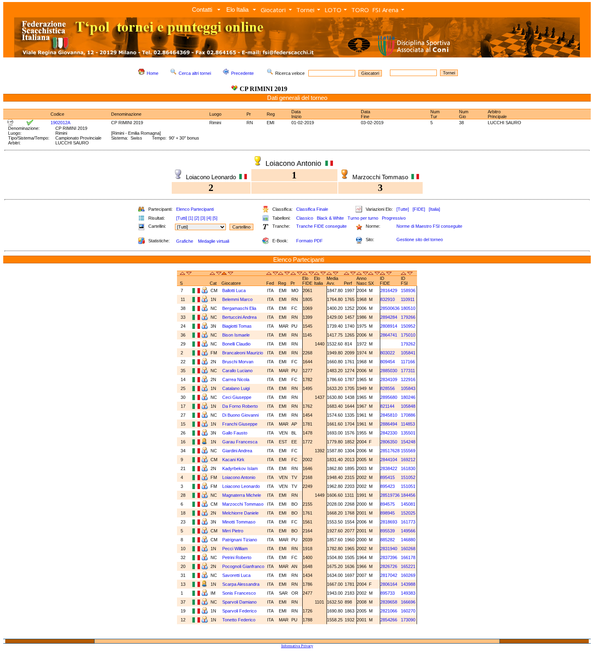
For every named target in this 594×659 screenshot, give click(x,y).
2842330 (388, 432)
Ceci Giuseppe (236, 397)
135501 (408, 432)
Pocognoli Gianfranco (243, 566)
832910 (387, 299)
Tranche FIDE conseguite (321, 226)
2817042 (388, 575)
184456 (408, 495)
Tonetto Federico (238, 619)
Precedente (242, 73)
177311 (408, 370)
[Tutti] (181, 218)
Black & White (330, 218)
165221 (408, 566)
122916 (408, 379)
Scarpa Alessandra (240, 584)
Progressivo (394, 218)
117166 (408, 361)
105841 (408, 352)
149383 (408, 593)
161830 (408, 468)
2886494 (388, 424)
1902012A (60, 122)
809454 (387, 361)
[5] (215, 218)
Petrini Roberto (236, 557)
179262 (408, 343)
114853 (408, 424)
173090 (408, 619)
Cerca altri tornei (195, 73)
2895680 (388, 397)
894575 (387, 504)
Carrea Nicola (235, 379)
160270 (408, 610)
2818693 (388, 521)
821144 (387, 406)
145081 (408, 504)
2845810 (388, 415)
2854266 (388, 619)
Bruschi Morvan (237, 361)
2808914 (388, 326)
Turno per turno (363, 218)
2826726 (388, 566)
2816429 (388, 290)
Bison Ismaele (236, 335)
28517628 (390, 450)
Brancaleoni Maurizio (242, 352)
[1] (190, 218)
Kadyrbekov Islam (240, 468)
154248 (408, 441)
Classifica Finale (312, 209)
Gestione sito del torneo (419, 239)
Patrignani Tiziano (239, 539)
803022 (387, 352)
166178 (408, 557)
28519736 (390, 495)
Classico (304, 218)
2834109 (388, 379)
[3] (202, 218)
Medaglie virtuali (213, 241)
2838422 (388, 468)
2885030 (388, 370)
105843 (408, 388)
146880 (408, 539)
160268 (408, 548)
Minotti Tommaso (238, 521)
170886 (408, 415)
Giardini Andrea (237, 450)
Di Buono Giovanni (240, 415)
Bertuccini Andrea (239, 317)
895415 (387, 477)
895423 (387, 486)
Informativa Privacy (297, 646)
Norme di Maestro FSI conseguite (429, 226)
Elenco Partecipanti (195, 209)
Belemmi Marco (237, 299)
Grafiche (184, 241)
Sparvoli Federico (239, 610)
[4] (208, 218)
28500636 (390, 308)
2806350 (388, 441)
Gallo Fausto (234, 432)
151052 (408, 477)
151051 (408, 486)
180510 (408, 308)
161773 (408, 521)
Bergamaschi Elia (239, 308)
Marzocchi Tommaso (242, 504)
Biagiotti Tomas (237, 326)
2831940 (388, 548)
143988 (408, 584)
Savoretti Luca (236, 575)
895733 (387, 593)
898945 (387, 513)
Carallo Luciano (237, 370)
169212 (408, 459)
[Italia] (434, 209)
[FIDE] (419, 209)
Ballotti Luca (234, 290)
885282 (387, 539)
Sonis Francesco (239, 593)
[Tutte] (402, 209)
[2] (196, 218)
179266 (408, 317)
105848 (408, 406)
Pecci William (235, 548)
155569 (408, 450)
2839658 (388, 602)
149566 (408, 530)
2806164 (388, 584)
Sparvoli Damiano (239, 602)
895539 (387, 530)
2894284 (388, 317)
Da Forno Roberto (240, 406)
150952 (408, 326)
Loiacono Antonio (238, 477)
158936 (408, 290)
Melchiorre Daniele (240, 513)
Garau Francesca (239, 441)
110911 (408, 299)
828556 (387, 388)
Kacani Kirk (233, 459)
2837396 (388, 557)
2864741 (388, 335)
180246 (408, 397)
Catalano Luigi (236, 388)
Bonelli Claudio (236, 343)
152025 (408, 513)
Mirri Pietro (232, 530)
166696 (408, 602)
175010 (408, 335)
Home (152, 73)
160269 (408, 575)
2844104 (388, 459)
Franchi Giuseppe (239, 424)
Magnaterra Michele (241, 495)
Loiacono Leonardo (241, 486)
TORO (360, 10)
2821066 (388, 610)
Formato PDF (309, 240)
